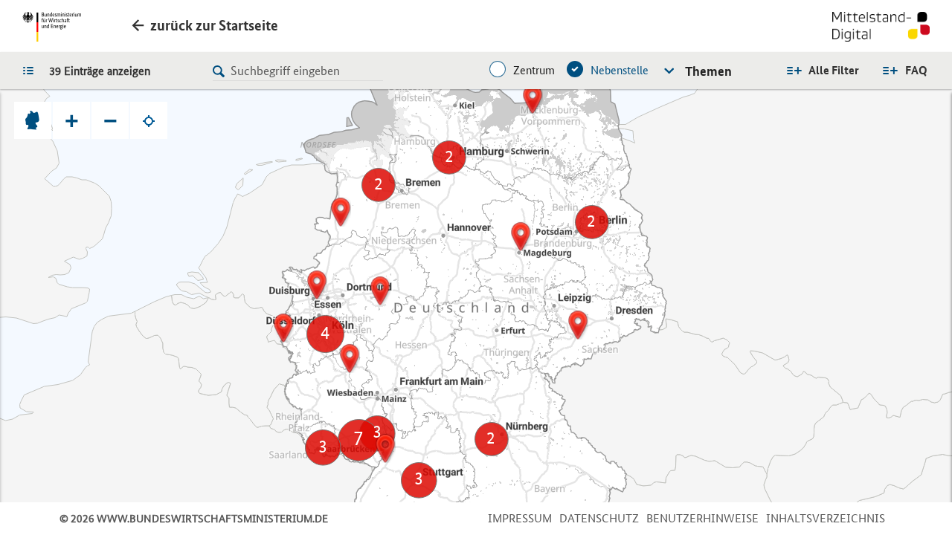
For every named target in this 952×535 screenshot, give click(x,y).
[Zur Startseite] (881, 28)
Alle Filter (833, 70)
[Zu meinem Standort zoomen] (148, 120)
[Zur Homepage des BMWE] (51, 27)
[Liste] (32, 69)
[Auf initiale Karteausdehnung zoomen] (32, 120)
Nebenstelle (620, 70)
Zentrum (534, 70)
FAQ (916, 70)
